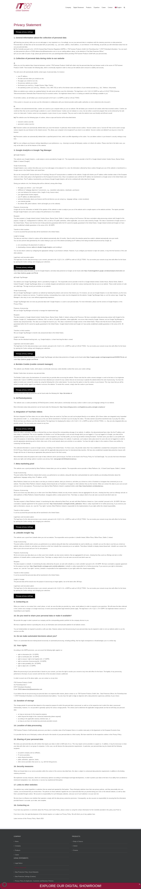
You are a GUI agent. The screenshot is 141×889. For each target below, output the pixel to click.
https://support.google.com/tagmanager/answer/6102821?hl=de (105, 357)
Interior (75, 846)
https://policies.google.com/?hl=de (27, 273)
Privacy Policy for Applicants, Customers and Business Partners (34, 881)
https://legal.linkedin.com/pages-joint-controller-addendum (47, 566)
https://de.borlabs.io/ (66, 393)
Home (16, 841)
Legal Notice (18, 863)
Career (17, 855)
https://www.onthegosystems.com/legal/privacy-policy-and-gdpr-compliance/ (82, 407)
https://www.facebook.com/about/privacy (91, 486)
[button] (124, 7)
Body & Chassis (78, 841)
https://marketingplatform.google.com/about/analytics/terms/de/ (103, 271)
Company (18, 846)
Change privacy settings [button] (24, 32)
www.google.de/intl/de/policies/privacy (65, 459)
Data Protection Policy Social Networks (27, 872)
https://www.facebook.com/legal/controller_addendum (66, 504)
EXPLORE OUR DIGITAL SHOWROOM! (70, 886)
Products (17, 850)
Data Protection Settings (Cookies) (25, 876)
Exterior (75, 850)
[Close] (139, 884)
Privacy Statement (20, 867)
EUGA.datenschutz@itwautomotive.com (30, 689)
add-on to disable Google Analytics (42, 247)
